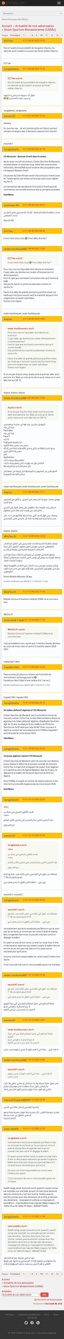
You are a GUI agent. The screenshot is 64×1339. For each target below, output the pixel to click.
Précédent (15, 35)
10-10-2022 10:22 (36, 975)
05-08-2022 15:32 (36, 69)
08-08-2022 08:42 (36, 231)
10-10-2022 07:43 (36, 835)
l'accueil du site (53, 1303)
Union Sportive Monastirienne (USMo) (30, 29)
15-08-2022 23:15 (36, 703)
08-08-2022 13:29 (36, 248)
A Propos (9, 1315)
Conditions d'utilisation (29, 1315)
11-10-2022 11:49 (36, 1216)
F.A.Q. (47, 1315)
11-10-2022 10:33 (36, 1128)
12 (52, 35)
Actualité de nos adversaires (34, 26)
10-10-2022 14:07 (36, 1020)
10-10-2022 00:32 (36, 799)
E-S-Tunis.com (15, 3)
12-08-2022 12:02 (36, 667)
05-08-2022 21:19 (36, 149)
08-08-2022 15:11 (36, 492)
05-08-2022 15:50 (36, 116)
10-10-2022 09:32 (36, 900)
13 (57, 35)
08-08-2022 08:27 (36, 205)
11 (46, 35)
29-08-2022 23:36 (36, 748)
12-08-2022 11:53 (36, 620)
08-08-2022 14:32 (36, 398)
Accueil (7, 26)
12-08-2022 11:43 (36, 591)
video (6, 807)
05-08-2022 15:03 (36, 40)
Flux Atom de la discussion (49, 1299)
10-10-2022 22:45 (36, 1100)
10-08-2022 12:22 (36, 536)
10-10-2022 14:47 (36, 1060)
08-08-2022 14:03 (36, 319)
